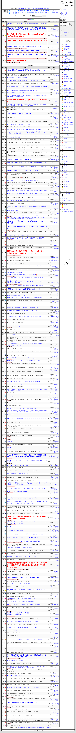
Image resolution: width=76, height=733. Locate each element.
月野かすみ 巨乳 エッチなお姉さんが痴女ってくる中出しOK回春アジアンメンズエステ (24, 709)
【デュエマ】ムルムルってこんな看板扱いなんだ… (17, 559)
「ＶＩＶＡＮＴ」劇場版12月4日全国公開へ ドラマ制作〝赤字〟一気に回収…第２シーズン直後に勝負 (26, 278)
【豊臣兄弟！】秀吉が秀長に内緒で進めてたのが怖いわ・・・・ (20, 188)
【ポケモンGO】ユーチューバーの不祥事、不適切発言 (18, 432)
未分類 (17, 13)
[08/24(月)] (30, 8)
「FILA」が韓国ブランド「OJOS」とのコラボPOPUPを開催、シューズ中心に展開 (23, 142)
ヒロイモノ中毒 (66, 70)
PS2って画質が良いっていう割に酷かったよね (17, 77)
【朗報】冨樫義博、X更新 (12, 210)
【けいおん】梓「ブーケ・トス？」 (14, 107)
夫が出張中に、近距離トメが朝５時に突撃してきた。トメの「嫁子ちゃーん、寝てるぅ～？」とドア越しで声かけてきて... (27, 483)
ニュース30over (66, 153)
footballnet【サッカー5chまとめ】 (69, 211)
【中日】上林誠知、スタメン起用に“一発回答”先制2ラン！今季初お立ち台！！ (22, 292)
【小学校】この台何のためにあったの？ (15, 392)
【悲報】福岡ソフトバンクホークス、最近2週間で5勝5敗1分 (19, 690)
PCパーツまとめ (56, 320)
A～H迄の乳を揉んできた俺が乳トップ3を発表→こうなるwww (19, 547)
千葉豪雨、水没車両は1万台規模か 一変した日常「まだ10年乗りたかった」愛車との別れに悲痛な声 (26, 643)
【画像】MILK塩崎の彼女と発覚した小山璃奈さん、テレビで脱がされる (27, 227)
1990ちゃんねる (56, 393)
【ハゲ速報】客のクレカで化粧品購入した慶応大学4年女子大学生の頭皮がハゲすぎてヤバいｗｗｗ (26, 83)
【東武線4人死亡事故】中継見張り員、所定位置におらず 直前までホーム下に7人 (23, 363)
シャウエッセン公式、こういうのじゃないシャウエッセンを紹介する (20, 649)
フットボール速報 (67, 97)
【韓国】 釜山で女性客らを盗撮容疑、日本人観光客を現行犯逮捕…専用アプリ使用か (26, 517)
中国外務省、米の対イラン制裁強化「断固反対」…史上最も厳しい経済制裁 (22, 624)
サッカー (40, 10)
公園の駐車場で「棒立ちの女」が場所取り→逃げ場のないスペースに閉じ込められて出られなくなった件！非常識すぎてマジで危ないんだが (27, 522)
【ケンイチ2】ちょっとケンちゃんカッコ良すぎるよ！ (18, 465)
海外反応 (12, 13)
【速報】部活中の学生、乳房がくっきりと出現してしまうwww (19, 609)
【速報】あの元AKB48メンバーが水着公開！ (19, 113)
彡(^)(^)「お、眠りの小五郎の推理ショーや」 (16, 586)
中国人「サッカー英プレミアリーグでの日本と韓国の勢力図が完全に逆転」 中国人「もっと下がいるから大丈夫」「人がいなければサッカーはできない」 (27, 75)
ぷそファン (65, 110)
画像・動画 (55, 12)
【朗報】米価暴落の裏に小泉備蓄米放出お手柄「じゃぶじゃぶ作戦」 (20, 596)
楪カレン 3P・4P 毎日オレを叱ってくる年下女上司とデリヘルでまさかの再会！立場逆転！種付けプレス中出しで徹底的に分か (27, 545)
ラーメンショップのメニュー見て (14, 326)
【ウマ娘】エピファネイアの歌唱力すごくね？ (16, 322)
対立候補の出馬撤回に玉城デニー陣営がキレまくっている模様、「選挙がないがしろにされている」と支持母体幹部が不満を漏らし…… (27, 565)
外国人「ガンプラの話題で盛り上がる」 (15, 348)
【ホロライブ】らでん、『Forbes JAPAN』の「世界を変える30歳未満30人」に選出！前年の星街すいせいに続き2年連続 (27, 670)
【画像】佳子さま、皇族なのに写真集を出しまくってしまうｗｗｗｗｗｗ (21, 444)
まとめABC (57, 200)
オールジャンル (14, 10)
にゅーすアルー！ (56, 183)
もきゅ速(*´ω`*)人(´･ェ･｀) (68, 200)
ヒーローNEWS (56, 646)
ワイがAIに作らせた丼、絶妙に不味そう (15, 467)
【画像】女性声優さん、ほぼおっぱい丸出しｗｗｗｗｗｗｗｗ (22, 170)
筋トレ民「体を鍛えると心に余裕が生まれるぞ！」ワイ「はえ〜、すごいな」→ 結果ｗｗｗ (25, 550)
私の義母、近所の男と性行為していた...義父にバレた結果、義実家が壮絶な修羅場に (23, 553)
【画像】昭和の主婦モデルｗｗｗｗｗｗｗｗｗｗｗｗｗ (18, 269)
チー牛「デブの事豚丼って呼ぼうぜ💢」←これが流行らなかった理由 (21, 177)
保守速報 (57, 51)
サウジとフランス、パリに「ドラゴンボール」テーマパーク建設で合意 (21, 601)
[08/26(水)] (20, 8)
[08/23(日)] (34, 8)
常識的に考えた (56, 352)
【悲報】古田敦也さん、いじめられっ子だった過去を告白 (18, 593)
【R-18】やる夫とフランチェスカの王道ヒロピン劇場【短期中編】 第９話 (26, 381)
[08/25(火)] (25, 8)
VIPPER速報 (57, 171)
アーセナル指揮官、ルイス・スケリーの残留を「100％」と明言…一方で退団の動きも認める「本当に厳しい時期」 (26, 248)
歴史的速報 (65, 138)
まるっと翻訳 (56, 408)
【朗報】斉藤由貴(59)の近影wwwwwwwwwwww (16, 313)
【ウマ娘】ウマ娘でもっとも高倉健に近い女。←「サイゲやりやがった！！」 (22, 618)
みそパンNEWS (56, 364)
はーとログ (57, 80)
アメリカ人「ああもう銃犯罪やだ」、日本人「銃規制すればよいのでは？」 (22, 607)
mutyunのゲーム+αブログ (67, 172)
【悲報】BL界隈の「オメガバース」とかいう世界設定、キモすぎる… (22, 358)
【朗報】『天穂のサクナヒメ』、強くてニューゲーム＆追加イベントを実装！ (24, 360)
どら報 (58, 293)
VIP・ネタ (28, 10)
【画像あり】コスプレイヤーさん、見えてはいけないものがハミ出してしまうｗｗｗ (24, 215)
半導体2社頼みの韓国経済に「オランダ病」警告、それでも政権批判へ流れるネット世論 (24, 681)
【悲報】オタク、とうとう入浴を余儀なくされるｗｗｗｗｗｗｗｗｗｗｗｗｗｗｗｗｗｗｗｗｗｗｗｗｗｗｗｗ (27, 613)
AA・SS (37, 12)
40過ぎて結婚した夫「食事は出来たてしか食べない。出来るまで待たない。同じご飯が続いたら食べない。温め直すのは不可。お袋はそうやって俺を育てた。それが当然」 (27, 105)
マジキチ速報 (56, 652)
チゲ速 (65, 179)
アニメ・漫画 (23, 12)
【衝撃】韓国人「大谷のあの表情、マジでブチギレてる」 (18, 684)
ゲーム (17, 12)
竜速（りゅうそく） (55, 332)
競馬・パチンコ (48, 12)
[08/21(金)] (44, 8)
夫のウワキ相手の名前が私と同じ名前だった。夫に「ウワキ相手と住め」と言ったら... (27, 163)
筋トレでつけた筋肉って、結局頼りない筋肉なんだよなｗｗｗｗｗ (20, 241)
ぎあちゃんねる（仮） (55, 124)
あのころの (65, 158)
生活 (33, 12)
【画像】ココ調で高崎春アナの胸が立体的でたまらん (22, 702)
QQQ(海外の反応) (66, 32)
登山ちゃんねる (66, 86)
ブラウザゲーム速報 (55, 213)
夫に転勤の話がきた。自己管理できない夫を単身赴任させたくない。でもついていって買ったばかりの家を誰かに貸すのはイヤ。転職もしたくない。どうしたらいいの (27, 667)
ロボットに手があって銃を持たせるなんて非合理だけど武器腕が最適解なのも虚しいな (24, 384)
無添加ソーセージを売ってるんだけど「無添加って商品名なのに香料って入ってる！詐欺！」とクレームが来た (27, 590)
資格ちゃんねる (56, 608)
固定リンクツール (64, 14)
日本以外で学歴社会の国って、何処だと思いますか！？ (18, 706)
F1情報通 (57, 133)
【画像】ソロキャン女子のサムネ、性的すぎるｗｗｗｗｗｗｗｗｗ (20, 185)
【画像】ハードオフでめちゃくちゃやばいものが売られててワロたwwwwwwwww (24, 297)
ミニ (63, 34)
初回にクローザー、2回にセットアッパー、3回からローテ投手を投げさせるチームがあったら (25, 510)
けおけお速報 (56, 25)
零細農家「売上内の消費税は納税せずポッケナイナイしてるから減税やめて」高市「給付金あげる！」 (26, 498)
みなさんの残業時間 (11, 396)
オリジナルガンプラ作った (12, 630)
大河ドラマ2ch (56, 403)
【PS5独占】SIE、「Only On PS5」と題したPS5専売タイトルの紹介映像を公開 (22, 307)
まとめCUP (57, 235)
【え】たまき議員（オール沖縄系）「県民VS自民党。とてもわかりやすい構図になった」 (26, 285)
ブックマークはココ (65, 10)
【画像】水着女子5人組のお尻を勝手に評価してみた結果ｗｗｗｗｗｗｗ (27, 71)
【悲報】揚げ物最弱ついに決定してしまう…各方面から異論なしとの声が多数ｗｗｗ (24, 711)
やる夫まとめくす (56, 687)
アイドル (12, 12)
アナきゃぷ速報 (56, 61)
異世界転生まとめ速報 (67, 120)
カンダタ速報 (56, 78)
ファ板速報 (57, 140)
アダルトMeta (56, 174)
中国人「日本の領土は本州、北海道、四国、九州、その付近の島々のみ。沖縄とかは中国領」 (25, 438)
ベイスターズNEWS (67, 156)
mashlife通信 (57, 557)
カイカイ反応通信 (67, 52)
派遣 (63, 33)
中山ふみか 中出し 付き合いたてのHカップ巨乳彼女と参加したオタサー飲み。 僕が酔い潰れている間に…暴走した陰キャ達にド (26, 426)
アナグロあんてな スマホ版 (66, 15)
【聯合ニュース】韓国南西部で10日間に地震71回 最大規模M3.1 (27, 42)
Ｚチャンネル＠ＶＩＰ (67, 198)
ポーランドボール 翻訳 (55, 676)
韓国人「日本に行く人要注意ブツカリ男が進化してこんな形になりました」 (23, 180)
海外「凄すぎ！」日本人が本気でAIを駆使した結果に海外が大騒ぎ (23, 541)
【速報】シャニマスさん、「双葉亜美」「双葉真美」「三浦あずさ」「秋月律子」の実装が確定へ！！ (26, 699)
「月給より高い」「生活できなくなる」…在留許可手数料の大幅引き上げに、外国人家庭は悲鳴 (26, 488)
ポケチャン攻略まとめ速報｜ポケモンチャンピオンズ (55, 371)
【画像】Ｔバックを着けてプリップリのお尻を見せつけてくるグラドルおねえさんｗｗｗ (26, 222)
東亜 (51, 10)
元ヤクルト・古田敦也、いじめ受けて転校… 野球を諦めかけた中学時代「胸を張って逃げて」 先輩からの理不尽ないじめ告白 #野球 (26, 137)
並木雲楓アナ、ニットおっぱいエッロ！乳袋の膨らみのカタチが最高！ (22, 627)
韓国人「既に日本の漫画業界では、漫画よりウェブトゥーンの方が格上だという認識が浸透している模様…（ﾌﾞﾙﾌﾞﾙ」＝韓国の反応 (27, 502)
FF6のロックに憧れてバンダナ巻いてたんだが (16, 295)
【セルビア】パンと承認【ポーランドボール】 (16, 675)
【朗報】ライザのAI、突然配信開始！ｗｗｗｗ (17, 491)
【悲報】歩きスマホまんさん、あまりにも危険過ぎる (17, 473)
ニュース (46, 10)
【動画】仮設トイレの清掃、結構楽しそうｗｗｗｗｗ (17, 652)
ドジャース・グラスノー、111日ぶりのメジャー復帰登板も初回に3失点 (21, 715)
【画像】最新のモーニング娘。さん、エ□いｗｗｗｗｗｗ (23, 577)
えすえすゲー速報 (56, 633)
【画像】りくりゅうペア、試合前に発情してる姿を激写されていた (20, 197)
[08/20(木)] (49, 8)
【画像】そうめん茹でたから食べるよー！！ (16, 386)
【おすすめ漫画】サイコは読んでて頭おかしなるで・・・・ (19, 402)
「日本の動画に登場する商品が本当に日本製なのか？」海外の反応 (20, 257)
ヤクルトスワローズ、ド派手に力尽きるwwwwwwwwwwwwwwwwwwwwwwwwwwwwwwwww (26, 418)
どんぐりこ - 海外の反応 (68, 78)
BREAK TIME (66, 168)
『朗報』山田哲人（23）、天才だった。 (15, 571)
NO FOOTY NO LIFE (55, 507)
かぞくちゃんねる (56, 484)
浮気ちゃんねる (56, 245)
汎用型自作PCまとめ (55, 311)
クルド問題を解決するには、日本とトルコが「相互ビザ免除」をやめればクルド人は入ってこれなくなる (26, 656)
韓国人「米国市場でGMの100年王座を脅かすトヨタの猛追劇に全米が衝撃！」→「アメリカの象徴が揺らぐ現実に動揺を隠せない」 (26, 455)
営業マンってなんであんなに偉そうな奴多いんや (16, 92)
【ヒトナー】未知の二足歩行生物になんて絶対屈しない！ (18, 124)
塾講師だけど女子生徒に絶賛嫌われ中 (14, 272)
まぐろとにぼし (66, 209)
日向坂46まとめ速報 (67, 88)
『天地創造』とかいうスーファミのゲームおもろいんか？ (18, 583)
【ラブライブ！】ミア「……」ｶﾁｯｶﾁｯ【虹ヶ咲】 (16, 355)
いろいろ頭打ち (10, 441)
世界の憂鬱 (66, 58)
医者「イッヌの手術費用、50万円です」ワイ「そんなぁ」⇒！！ (20, 581)
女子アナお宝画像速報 (68, 59)
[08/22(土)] (39, 8)
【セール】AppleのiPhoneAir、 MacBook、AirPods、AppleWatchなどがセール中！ (23, 90)
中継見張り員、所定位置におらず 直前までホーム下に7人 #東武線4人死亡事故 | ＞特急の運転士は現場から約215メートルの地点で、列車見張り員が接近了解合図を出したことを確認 (27, 411)
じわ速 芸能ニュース (68, 54)
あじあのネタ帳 (66, 68)
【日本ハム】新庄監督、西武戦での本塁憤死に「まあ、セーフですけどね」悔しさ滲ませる (25, 399)
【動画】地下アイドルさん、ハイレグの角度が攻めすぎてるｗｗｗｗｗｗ (26, 55)
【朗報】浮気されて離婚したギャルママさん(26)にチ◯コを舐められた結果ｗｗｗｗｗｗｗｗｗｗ (26, 470)
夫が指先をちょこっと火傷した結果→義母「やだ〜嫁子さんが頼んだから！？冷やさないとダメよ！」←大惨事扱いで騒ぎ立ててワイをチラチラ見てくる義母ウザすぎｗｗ (26, 218)
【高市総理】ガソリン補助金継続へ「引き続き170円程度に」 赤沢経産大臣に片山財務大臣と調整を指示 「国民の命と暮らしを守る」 (26, 341)
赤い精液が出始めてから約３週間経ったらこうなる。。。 (18, 235)
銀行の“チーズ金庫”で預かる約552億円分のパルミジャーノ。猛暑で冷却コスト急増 (23, 351)
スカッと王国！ (56, 218)
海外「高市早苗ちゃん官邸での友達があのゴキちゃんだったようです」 (22, 408)
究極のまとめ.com (66, 191)
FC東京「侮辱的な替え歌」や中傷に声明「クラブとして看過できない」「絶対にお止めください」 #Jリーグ (26, 266)
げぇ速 (58, 295)
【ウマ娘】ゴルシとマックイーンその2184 (15, 263)
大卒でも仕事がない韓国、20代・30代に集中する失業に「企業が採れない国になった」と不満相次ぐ (27, 121)
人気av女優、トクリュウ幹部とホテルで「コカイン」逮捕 (21, 556)
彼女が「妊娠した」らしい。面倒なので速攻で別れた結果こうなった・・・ (22, 245)
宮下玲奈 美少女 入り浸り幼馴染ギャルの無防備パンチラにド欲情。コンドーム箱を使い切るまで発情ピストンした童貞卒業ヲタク (26, 174)
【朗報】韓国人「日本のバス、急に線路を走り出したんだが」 (19, 378)
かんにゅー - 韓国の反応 (68, 90)
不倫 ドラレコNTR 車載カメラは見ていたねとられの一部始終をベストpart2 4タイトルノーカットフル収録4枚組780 (26, 232)
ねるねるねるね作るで (11, 334)
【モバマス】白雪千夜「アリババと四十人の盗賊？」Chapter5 (19, 673)
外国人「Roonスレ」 (11, 117)
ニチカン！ (57, 127)
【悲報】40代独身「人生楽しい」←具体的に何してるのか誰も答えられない (22, 428)
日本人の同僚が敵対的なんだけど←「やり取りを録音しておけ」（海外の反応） (23, 477)
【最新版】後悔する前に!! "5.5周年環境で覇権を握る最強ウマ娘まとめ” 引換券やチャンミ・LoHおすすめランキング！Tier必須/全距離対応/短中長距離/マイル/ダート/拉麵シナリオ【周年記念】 (27, 719)
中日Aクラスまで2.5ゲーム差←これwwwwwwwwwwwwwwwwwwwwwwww (22, 495)
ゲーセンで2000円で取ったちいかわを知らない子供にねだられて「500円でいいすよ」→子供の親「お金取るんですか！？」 (26, 344)
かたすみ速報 (56, 624)
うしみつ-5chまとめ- (55, 186)
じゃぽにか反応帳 (56, 75)
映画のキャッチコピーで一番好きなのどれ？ (16, 645)
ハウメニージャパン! (67, 134)
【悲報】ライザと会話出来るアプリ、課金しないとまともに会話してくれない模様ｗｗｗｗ (25, 604)
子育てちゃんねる (56, 191)
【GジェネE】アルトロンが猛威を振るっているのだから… (18, 303)
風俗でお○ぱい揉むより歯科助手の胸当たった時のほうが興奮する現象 (21, 200)
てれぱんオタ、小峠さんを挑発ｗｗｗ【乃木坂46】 (20, 159)
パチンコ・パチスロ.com (68, 117)
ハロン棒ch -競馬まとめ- (67, 147)
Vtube (29, 12)
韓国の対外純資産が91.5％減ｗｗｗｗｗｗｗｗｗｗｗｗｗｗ (24, 50)
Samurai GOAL (56, 248)
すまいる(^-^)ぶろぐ (55, 105)
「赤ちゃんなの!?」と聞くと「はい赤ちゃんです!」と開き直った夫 (20, 480)
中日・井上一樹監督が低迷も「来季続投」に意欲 (16, 660)
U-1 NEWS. (57, 565)
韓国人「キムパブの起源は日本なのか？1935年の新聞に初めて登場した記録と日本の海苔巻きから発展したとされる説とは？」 (26, 28)
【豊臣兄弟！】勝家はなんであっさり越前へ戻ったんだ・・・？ (20, 574)
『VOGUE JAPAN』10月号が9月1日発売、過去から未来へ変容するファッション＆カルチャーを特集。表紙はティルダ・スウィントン (26, 148)
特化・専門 (21, 10)
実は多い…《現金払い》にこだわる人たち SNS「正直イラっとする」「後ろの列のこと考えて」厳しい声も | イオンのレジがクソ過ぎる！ (27, 390)
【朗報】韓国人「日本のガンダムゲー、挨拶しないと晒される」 (20, 126)
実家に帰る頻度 (10, 447)
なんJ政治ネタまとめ (67, 119)
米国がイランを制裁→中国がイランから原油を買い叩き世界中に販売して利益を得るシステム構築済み (27, 183)
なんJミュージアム (67, 95)
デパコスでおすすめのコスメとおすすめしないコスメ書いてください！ (21, 693)
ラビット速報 (56, 436)
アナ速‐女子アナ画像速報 (69, 61)
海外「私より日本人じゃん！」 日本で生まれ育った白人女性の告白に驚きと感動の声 (26, 35)
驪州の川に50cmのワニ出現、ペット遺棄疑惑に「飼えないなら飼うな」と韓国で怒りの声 (25, 375)
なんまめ (57, 93)
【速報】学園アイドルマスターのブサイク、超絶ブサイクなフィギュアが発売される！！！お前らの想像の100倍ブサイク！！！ (27, 338)
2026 (63, 36)
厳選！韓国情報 (66, 76)
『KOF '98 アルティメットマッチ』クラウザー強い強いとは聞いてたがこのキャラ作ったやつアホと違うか (27, 24)
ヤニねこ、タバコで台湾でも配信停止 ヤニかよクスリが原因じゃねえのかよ (22, 621)
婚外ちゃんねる (56, 694)
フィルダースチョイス (55, 594)
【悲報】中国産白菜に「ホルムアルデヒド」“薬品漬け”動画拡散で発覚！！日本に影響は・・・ (26, 300)
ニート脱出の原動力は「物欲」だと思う (15, 530)
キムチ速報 (57, 42)
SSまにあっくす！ (56, 108)
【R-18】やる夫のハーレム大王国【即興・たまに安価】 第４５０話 (24, 129)
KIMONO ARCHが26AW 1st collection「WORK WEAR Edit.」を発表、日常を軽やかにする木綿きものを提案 (27, 156)
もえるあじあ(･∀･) (55, 286)
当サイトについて (64, 12)
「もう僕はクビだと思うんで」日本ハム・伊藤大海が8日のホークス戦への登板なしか (24, 316)
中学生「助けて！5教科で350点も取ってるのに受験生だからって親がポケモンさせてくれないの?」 (26, 80)
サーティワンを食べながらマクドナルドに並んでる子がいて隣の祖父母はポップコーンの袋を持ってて (27, 191)
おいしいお (57, 387)
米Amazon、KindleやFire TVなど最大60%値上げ (16, 319)
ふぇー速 (57, 272)
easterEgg (65, 163)
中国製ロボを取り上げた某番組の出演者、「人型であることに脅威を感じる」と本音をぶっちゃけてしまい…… (27, 252)
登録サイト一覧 (64, 13)
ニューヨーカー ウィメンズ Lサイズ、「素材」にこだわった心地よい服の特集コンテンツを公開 (26, 145)
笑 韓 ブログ (66, 115)
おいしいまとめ (56, 468)
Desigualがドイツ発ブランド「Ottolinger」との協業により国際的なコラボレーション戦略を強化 (26, 139)
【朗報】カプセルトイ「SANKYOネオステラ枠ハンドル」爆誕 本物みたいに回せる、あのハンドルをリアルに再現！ (26, 194)
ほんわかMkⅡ (56, 90)
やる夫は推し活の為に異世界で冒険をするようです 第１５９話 (23, 687)
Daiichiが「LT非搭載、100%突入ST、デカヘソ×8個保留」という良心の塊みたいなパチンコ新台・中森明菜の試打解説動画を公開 (26, 96)
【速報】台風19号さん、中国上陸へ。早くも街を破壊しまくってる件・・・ (26, 46)
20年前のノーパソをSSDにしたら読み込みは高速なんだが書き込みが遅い (23, 310)
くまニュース (56, 345)
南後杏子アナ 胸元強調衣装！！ (18, 60)
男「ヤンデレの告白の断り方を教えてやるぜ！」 (16, 632)
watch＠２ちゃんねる (55, 301)
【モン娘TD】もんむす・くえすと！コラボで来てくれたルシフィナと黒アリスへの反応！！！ (26, 212)
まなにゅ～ (57, 238)
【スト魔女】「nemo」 (11, 329)
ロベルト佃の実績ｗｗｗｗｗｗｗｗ (14, 405)
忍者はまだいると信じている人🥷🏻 (13, 725)
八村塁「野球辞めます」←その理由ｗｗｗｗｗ (16, 203)
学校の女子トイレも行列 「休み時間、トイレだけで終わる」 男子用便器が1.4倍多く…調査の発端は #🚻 (27, 207)
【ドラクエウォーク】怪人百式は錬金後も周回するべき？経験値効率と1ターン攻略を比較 (25, 367)
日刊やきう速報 (66, 151)
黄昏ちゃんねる (66, 186)
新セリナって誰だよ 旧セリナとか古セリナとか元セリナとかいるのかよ (22, 537)
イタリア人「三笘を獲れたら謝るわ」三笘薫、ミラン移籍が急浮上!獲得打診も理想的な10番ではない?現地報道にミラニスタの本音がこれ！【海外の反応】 (26, 507)
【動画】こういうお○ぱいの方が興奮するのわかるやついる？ (24, 289)
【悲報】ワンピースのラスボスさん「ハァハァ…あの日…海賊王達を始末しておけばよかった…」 (27, 461)
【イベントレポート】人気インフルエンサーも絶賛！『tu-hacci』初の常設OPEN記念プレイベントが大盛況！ (27, 153)
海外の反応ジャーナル (55, 257)
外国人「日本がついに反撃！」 (13, 635)
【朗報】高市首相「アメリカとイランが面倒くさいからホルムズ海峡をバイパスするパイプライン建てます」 (27, 281)
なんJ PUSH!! (66, 142)
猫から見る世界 (10, 414)
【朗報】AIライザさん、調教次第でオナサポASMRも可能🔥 (22, 274)
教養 (42, 12)
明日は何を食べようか (68, 92)
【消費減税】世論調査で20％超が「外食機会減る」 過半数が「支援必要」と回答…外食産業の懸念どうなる (26, 110)
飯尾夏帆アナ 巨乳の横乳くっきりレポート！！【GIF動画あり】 (27, 101)
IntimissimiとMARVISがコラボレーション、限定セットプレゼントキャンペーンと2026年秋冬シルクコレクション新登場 (26, 150)
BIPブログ (57, 198)
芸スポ (54, 10)
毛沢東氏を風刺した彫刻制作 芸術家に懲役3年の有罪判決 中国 (20, 722)
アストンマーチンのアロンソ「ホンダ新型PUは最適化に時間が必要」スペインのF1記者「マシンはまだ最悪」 (26, 132)
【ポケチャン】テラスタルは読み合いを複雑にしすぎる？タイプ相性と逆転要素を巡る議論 (25, 371)
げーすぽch (57, 278)
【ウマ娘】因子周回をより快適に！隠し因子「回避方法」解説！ (20, 663)
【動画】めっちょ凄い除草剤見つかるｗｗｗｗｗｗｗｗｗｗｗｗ (20, 435)
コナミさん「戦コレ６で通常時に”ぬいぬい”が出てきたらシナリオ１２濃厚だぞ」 (24, 639)
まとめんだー (66, 170)
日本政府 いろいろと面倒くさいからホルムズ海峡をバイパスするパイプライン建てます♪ (26, 534)
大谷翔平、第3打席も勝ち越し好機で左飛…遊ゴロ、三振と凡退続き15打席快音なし (23, 451)
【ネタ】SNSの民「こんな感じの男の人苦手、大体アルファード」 (20, 260)
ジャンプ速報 (66, 204)
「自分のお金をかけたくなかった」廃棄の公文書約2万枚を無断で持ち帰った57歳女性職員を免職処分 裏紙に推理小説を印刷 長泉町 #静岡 (26, 167)
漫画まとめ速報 (56, 210)
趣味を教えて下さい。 (11, 526)
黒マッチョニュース (55, 341)
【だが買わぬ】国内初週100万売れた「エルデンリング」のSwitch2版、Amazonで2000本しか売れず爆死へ (27, 87)
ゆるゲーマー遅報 (56, 361)
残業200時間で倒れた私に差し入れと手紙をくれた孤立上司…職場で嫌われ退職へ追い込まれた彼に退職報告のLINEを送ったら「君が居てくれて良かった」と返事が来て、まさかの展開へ (26, 238)
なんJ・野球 (34, 10)
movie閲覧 (64, 35)
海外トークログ (56, 503)
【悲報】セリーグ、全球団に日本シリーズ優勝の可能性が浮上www (20, 332)
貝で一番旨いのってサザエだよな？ (14, 422)
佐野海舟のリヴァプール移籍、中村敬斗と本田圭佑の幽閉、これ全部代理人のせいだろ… (24, 513)
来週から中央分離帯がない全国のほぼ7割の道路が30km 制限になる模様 (21, 598)
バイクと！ (65, 165)
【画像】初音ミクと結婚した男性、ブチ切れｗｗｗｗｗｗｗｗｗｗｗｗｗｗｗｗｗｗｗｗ (24, 695)
